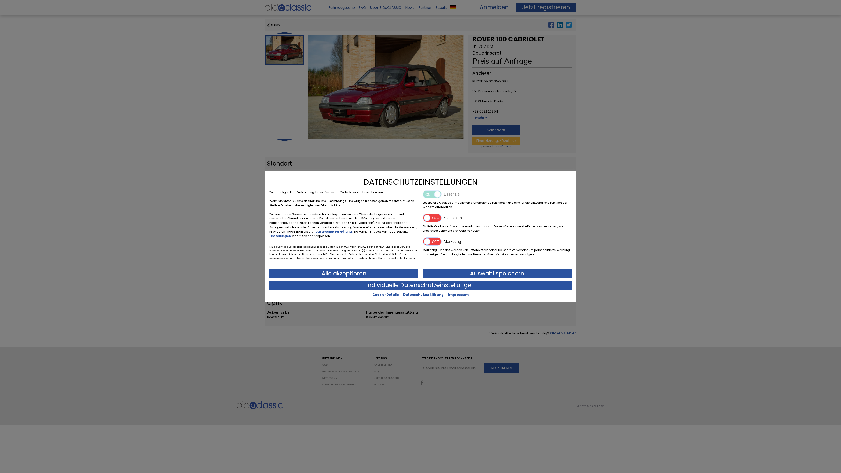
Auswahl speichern (497, 273)
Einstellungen (280, 236)
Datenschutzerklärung (333, 231)
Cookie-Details (385, 294)
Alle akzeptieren (344, 273)
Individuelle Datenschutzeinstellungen (420, 285)
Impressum (458, 294)
